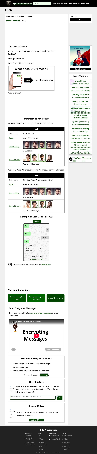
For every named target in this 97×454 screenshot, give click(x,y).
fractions (66, 441)
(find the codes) (80, 143)
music (65, 446)
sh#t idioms (41, 449)
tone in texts (29, 438)
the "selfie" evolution (55, 438)
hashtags (28, 439)
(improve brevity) (80, 130)
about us (42, 452)
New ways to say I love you (17, 298)
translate (37, 221)
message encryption (30, 445)
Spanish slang (29, 443)
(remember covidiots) (80, 150)
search (52, 452)
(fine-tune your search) (80, 89)
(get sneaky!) (80, 109)
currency (66, 439)
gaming (40, 438)
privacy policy (58, 452)
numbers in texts (30, 442)
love (54, 3)
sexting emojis (29, 437)
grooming (41, 439)
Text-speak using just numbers (36, 298)
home (8, 20)
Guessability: (14, 146)
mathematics (67, 445)
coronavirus (41, 447)
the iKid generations (55, 439)
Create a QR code (36, 420)
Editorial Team (46, 264)
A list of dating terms (55, 298)
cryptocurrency (42, 443)
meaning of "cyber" (55, 435)
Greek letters (66, 442)
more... (88, 3)
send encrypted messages (40, 313)
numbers (76, 3)
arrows (65, 438)
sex (62, 3)
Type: (11, 138)
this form (44, 375)
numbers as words (30, 441)
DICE (81, 20)
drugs (58, 3)
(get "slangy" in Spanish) (80, 136)
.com (22, 3)
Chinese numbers (43, 445)
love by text (28, 435)
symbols (82, 3)
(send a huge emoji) (80, 82)
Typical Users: (14, 159)
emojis (66, 3)
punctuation (66, 447)
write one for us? (36, 259)
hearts (65, 443)
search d (16, 20)
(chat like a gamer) (80, 116)
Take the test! (80, 69)
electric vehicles (42, 442)
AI (39, 441)
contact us (47, 452)
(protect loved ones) (80, 96)
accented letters (67, 437)
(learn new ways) (80, 102)
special (65, 449)
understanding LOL (55, 437)
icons (70, 3)
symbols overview (68, 435)
